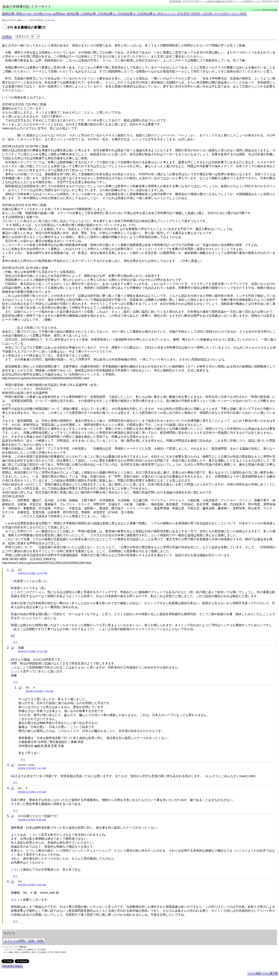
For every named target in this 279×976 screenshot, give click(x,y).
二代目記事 (88, 13)
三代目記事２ (126, 13)
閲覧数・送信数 (201, 13)
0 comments (50, 20)
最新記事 (8, 13)
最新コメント (166, 13)
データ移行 (221, 13)
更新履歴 (183, 13)
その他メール (42, 13)
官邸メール (23, 13)
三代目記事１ (107, 13)
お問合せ (59, 13)
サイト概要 (238, 13)
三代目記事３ (146, 13)
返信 (15, 642)
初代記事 (73, 13)
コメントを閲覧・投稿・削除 (23, 940)
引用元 (6, 36)
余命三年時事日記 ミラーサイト (26, 7)
